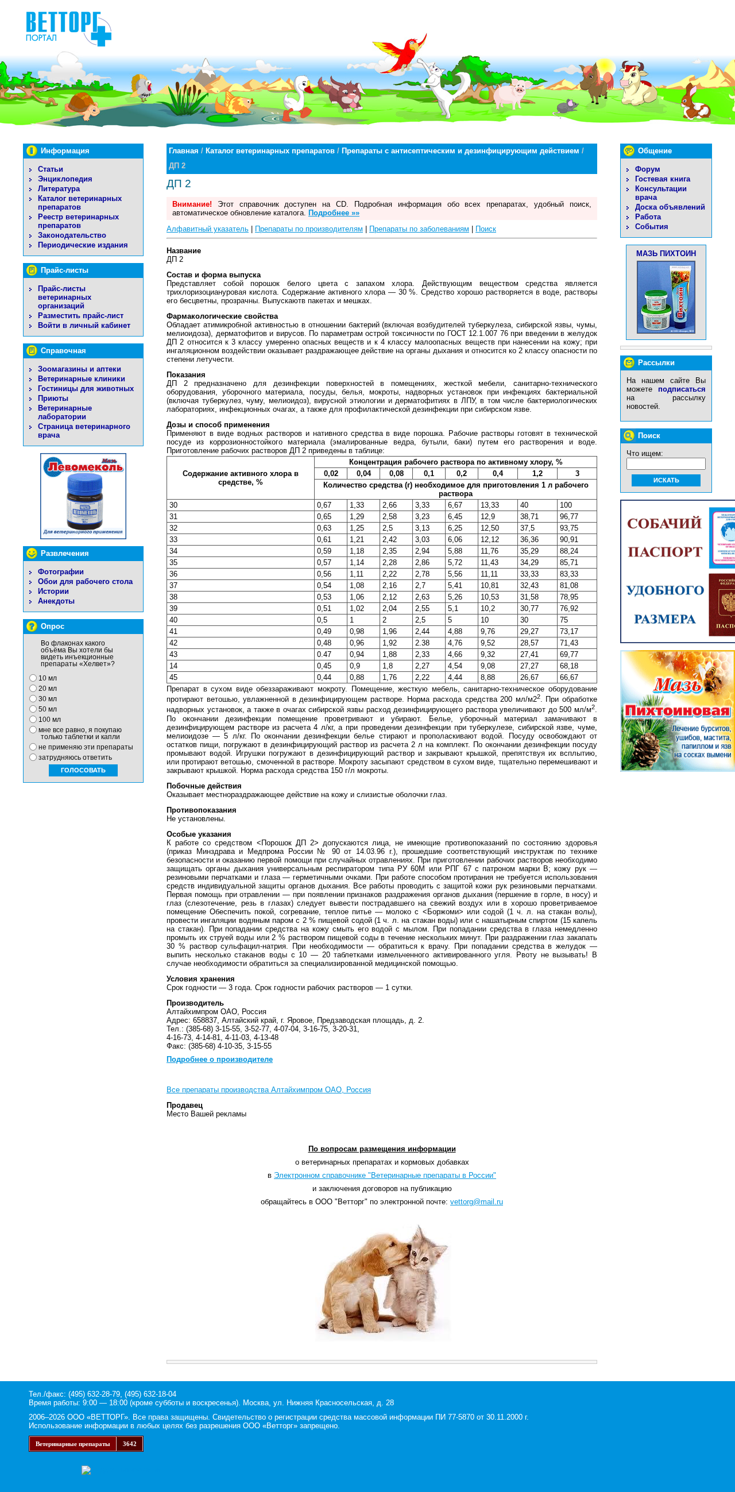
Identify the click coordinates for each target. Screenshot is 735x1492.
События (651, 226)
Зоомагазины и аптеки (79, 369)
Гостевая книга (662, 179)
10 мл (47, 678)
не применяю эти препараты (85, 747)
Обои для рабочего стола (85, 581)
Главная (184, 150)
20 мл (47, 688)
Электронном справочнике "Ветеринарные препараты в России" (385, 1175)
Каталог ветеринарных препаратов (80, 202)
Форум (647, 169)
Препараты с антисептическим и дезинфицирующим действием (460, 150)
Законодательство (72, 235)
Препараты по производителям (309, 229)
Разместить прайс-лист (80, 315)
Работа (648, 216)
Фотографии (61, 571)
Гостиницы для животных (86, 388)
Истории (53, 591)
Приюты (53, 398)
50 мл (47, 709)
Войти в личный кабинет (84, 325)
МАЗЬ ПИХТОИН (666, 253)
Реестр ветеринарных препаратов (78, 221)
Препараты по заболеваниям (419, 229)
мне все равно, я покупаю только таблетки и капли (80, 733)
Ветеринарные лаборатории (65, 412)
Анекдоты (56, 601)
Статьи (50, 169)
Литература (59, 188)
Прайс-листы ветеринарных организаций (64, 297)
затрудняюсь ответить (75, 757)
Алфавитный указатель (208, 229)
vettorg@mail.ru (476, 1201)
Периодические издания (83, 245)
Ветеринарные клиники (81, 378)
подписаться (682, 389)
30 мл (47, 698)
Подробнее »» (333, 212)
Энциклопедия (65, 179)
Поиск (485, 229)
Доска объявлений (670, 207)
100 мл (49, 719)
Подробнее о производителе (220, 1059)
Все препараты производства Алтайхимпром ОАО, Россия (269, 1089)
